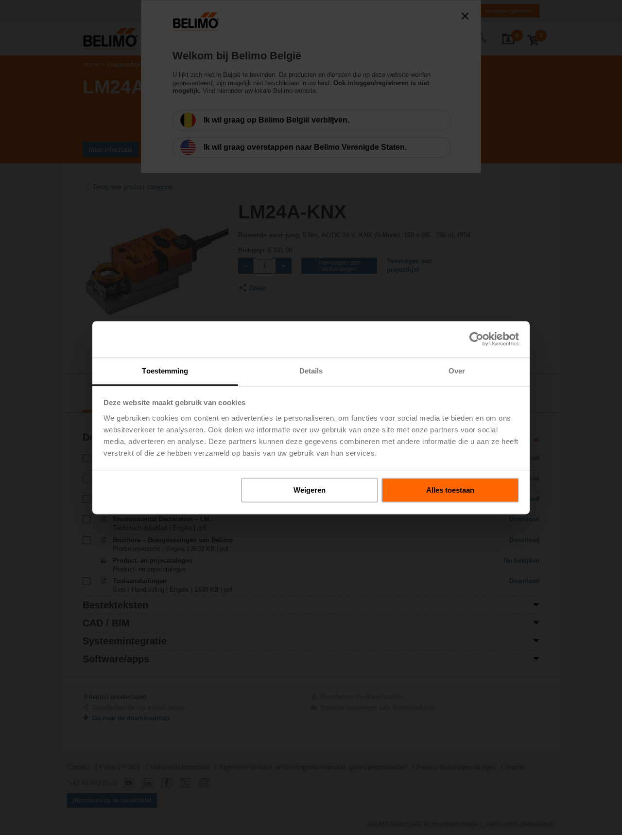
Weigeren (310, 490)
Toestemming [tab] (165, 371)
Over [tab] (457, 371)
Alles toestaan (450, 490)
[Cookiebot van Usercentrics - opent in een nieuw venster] (476, 339)
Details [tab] (311, 371)
